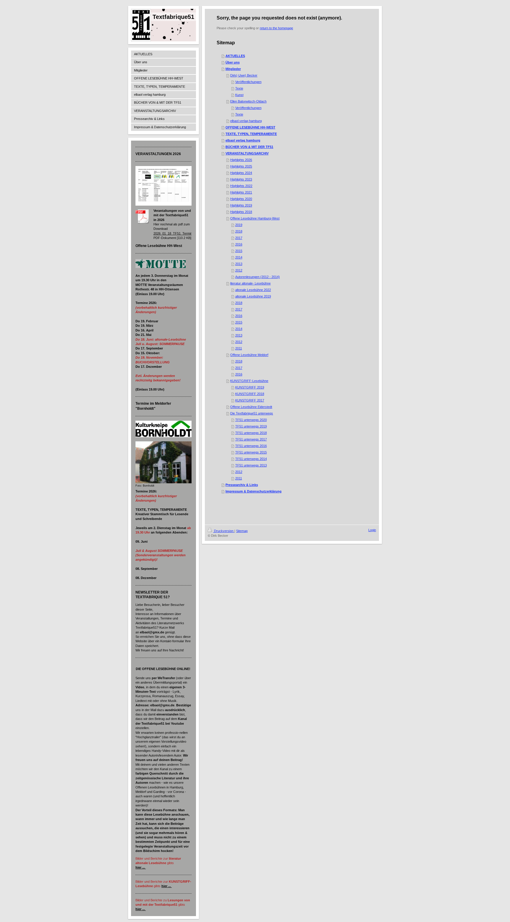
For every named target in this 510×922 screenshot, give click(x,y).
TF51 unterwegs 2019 (251, 426)
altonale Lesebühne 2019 (253, 296)
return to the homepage (276, 28)
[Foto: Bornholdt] (163, 462)
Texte (239, 88)
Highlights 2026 (241, 160)
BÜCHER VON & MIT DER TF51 (249, 147)
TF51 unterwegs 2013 (251, 465)
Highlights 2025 (241, 166)
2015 (238, 251)
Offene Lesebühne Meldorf (249, 355)
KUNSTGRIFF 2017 (249, 400)
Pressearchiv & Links (241, 485)
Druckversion (223, 531)
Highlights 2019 (241, 205)
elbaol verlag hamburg (246, 121)
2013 (238, 264)
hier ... (140, 867)
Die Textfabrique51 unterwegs (251, 413)
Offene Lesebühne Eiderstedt (251, 407)
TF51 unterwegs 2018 (251, 433)
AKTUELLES (235, 56)
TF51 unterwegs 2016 (251, 446)
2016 (238, 244)
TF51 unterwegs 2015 (251, 452)
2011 (238, 348)
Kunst (239, 95)
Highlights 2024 (241, 173)
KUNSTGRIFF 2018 (249, 394)
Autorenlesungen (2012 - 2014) (257, 277)
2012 (238, 270)
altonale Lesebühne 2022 (253, 290)
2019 (238, 225)
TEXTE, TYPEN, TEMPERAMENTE (251, 134)
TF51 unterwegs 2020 (251, 420)
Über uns (232, 62)
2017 (238, 238)
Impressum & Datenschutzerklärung (253, 491)
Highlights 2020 (241, 199)
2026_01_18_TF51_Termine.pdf (176, 233)
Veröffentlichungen (248, 82)
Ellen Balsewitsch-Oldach (248, 101)
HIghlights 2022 (241, 186)
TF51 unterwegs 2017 (251, 439)
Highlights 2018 (241, 212)
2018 (238, 231)
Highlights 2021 (241, 192)
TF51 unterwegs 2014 (251, 459)
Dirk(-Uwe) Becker (243, 75)
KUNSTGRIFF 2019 (249, 387)
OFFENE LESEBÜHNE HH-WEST (250, 127)
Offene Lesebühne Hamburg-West (254, 218)
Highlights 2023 (241, 179)
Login (372, 530)
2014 (238, 257)
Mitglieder (233, 69)
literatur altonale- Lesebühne (250, 283)
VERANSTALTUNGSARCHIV (247, 153)
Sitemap (242, 531)
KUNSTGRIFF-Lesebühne (249, 381)
